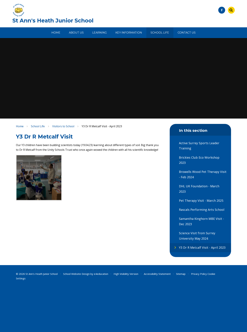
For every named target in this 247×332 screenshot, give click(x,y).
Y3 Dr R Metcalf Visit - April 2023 (102, 126)
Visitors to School (63, 126)
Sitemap (181, 273)
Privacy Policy (199, 273)
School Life (38, 126)
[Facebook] (221, 10)
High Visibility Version (126, 273)
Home (20, 126)
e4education (101, 273)
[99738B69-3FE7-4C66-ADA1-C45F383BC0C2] (38, 177)
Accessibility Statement (157, 273)
